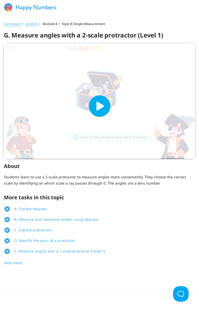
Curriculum (12, 23)
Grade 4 (31, 23)
